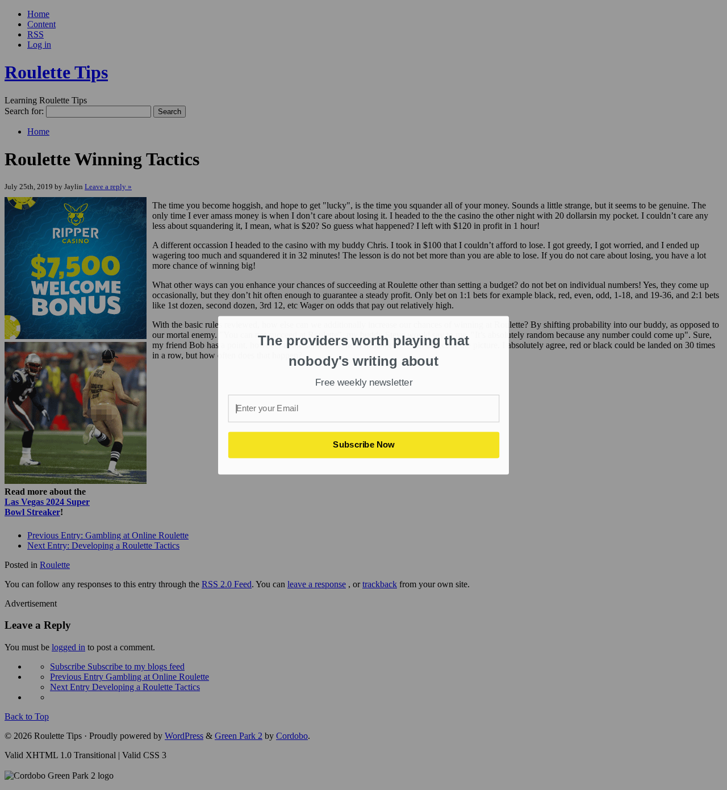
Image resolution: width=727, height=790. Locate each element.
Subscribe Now (364, 444)
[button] (364, 350)
